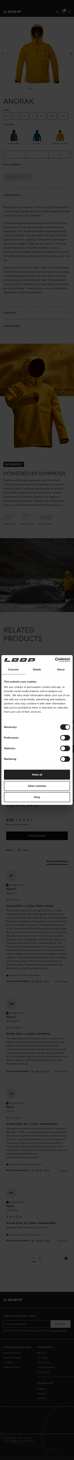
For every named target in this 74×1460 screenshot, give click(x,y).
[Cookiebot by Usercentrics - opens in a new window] (55, 660)
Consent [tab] (13, 669)
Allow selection (37, 785)
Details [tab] (37, 669)
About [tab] (61, 669)
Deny (37, 797)
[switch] (65, 737)
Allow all (37, 774)
